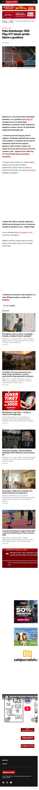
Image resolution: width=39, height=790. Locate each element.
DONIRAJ (5, 300)
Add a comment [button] (10, 305)
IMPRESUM (5, 760)
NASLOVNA (5, 28)
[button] (3, 2)
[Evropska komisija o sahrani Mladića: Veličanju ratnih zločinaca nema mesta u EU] (18, 439)
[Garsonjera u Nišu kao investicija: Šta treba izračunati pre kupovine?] (18, 479)
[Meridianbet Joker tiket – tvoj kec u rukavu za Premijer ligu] (18, 400)
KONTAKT (4, 764)
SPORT (11, 21)
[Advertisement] (19, 92)
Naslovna (4, 21)
